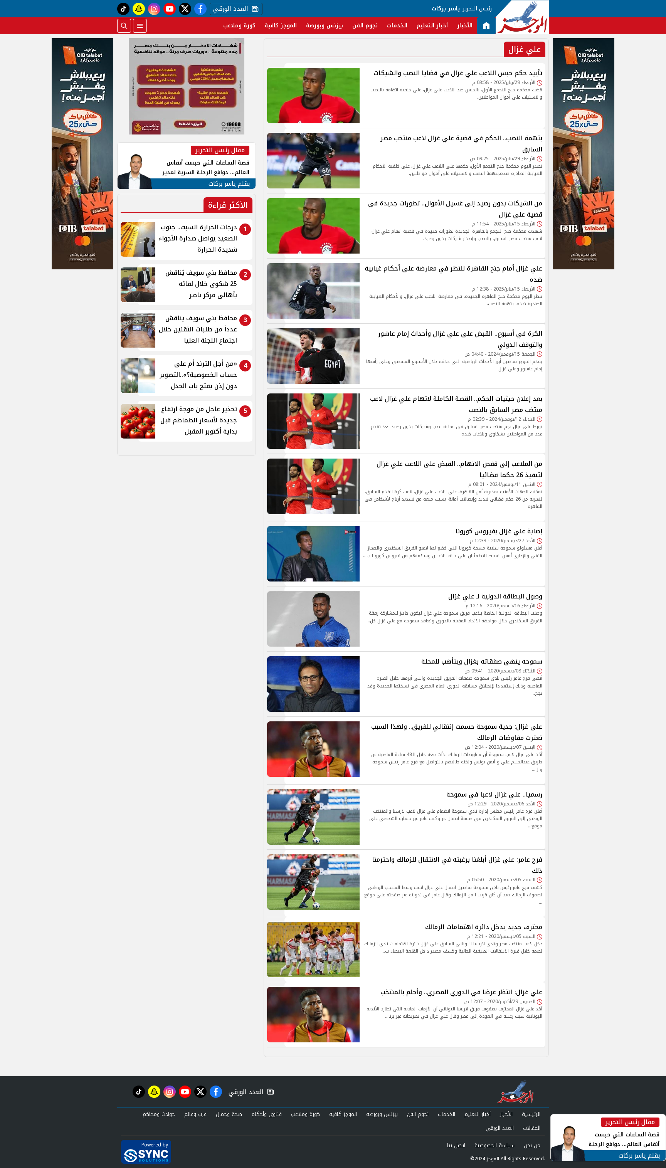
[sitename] (515, 1091)
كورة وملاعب (239, 25)
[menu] (140, 26)
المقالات (531, 1128)
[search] (124, 26)
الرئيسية (531, 1114)
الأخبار (465, 25)
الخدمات (397, 25)
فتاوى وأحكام (266, 1114)
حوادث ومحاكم (159, 1114)
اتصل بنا (456, 1145)
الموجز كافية (281, 25)
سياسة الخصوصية (494, 1145)
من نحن (532, 1145)
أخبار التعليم (432, 25)
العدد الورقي (229, 9)
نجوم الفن (365, 25)
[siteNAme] (522, 17)
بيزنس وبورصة (324, 25)
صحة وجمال (229, 1114)
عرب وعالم (195, 1114)
